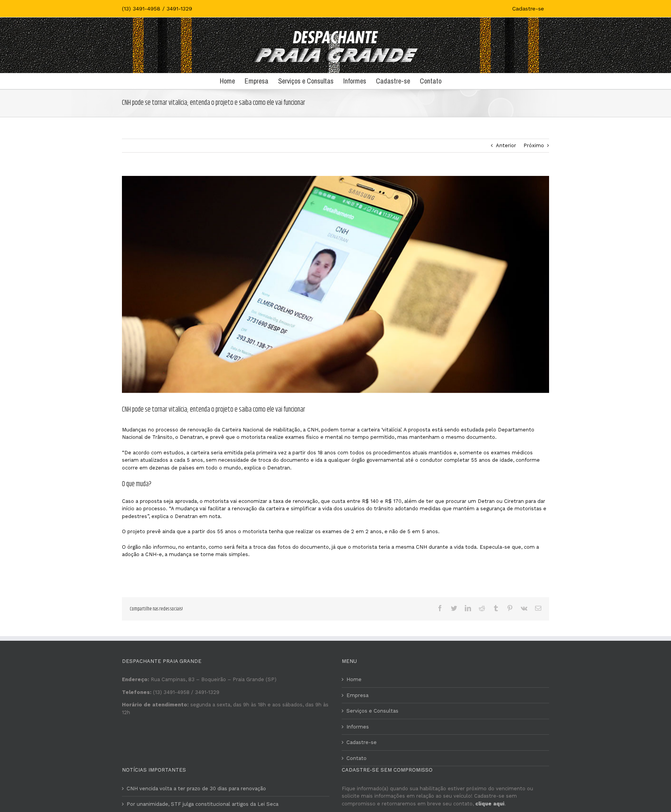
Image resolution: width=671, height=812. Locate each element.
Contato (356, 758)
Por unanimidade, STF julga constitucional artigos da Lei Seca (202, 804)
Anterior (506, 145)
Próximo (533, 145)
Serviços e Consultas (372, 711)
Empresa (357, 695)
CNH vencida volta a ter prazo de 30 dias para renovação (196, 788)
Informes (357, 727)
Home (354, 679)
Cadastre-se (361, 742)
